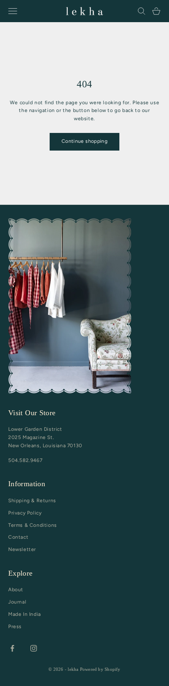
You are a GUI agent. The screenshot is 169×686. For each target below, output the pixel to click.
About (15, 589)
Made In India (24, 614)
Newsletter (22, 549)
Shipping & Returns (32, 500)
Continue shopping (84, 141)
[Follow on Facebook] (12, 648)
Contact (18, 537)
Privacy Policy (24, 513)
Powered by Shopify (100, 669)
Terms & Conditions (32, 525)
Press (15, 626)
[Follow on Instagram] (34, 648)
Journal (17, 602)
